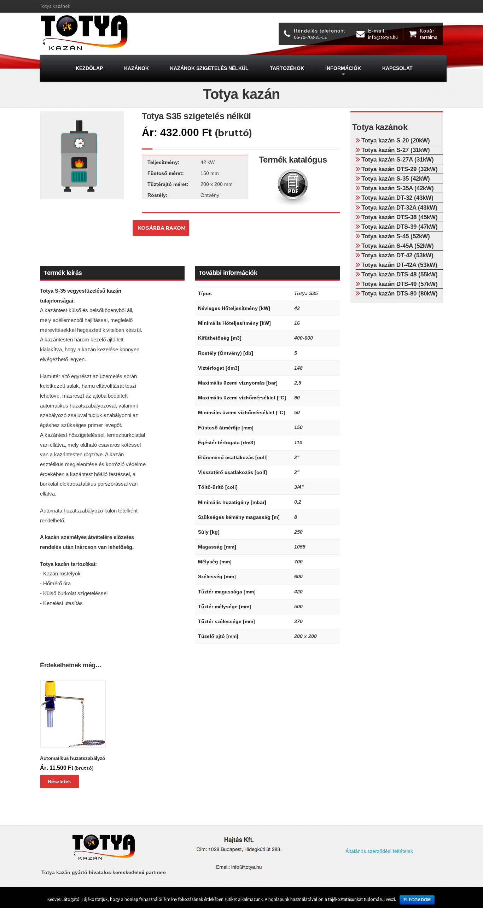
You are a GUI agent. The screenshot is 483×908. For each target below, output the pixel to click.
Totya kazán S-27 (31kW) (395, 149)
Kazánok (136, 68)
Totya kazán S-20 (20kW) (395, 140)
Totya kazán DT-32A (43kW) (399, 207)
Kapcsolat (397, 68)
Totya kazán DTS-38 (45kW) (399, 217)
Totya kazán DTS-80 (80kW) (399, 293)
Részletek (59, 781)
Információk (343, 68)
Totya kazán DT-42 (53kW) (397, 255)
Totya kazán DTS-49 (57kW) (399, 283)
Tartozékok (287, 68)
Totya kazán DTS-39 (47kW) (399, 226)
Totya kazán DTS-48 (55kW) (399, 274)
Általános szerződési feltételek (379, 851)
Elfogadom (417, 899)
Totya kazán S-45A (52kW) (397, 245)
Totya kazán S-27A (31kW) (397, 159)
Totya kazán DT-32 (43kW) (397, 197)
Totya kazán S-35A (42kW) (397, 188)
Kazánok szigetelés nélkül (209, 68)
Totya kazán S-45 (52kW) (395, 236)
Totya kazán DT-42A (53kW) (399, 264)
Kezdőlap (89, 68)
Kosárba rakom (162, 228)
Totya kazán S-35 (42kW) (395, 178)
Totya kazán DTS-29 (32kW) (399, 168)
